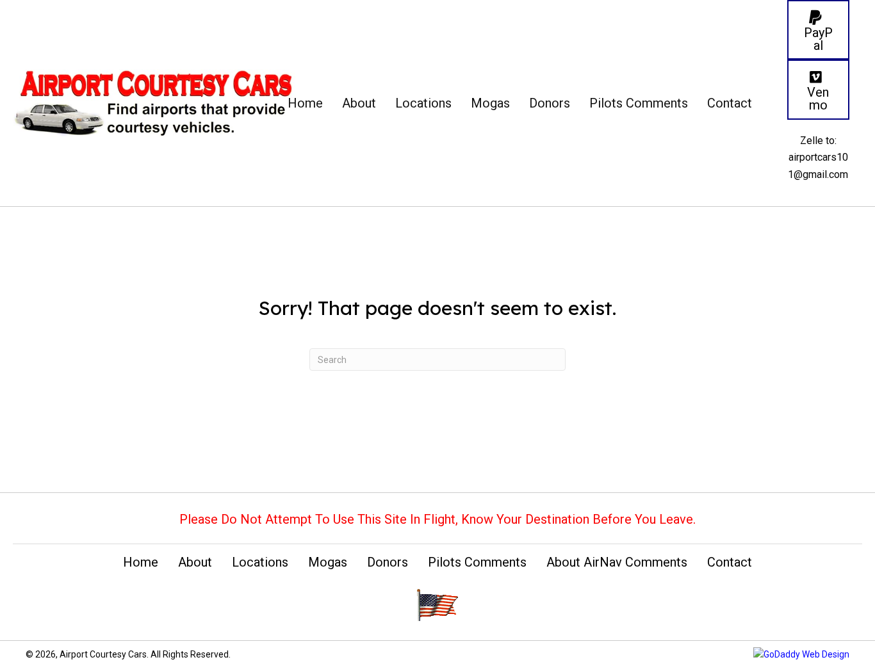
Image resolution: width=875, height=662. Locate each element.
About (195, 562)
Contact (729, 562)
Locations (260, 562)
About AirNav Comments (616, 562)
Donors (387, 562)
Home (140, 562)
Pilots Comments (477, 562)
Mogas (327, 562)
